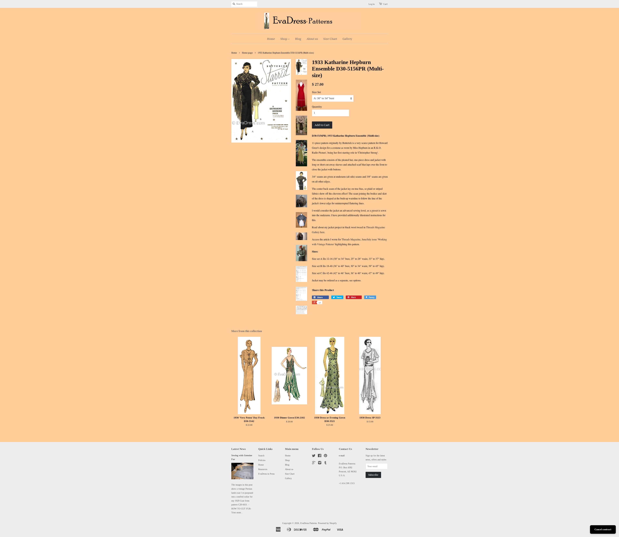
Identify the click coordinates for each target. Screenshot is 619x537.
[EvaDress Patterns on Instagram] (319, 463)
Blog (298, 39)
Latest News (238, 449)
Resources (262, 469)
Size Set (316, 92)
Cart (385, 3)
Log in (371, 3)
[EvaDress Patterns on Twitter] (313, 456)
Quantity (317, 106)
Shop (284, 39)
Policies (261, 460)
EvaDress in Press (266, 473)
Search (261, 455)
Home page (247, 52)
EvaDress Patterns (308, 523)
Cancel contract (602, 529)
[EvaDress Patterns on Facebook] (319, 456)
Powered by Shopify (327, 523)
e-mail (342, 455)
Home (271, 39)
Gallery (347, 39)
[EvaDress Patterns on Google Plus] (314, 463)
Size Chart (330, 39)
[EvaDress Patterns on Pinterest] (325, 456)
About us (312, 39)
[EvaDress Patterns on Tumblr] (325, 463)
